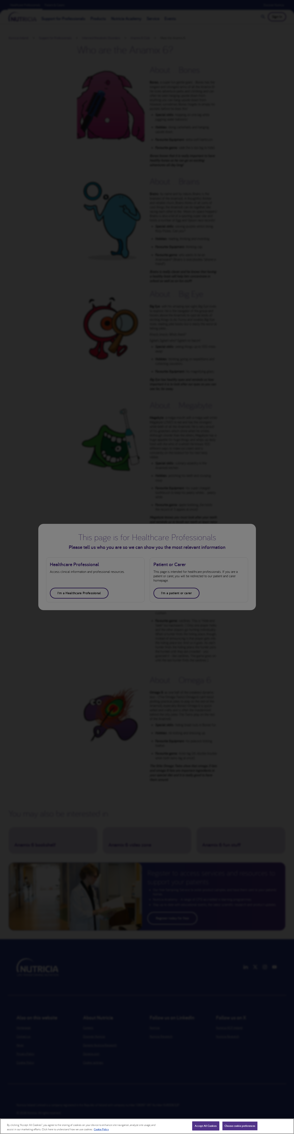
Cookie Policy (101, 1129)
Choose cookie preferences (240, 1126)
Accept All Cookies (206, 1126)
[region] (147, 1126)
